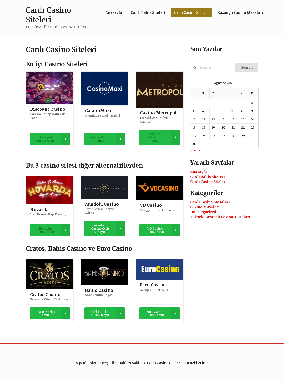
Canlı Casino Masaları (210, 202)
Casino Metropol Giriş (155, 137)
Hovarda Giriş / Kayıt (45, 230)
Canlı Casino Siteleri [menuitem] (191, 12)
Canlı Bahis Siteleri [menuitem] (148, 12)
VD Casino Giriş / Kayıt (155, 230)
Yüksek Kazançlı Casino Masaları (220, 217)
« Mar (195, 151)
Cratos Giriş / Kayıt (45, 313)
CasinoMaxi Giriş (100, 138)
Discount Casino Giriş (45, 138)
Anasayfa (198, 172)
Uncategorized (203, 212)
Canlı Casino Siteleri (208, 182)
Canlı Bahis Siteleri (207, 177)
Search (247, 67)
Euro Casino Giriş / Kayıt (155, 313)
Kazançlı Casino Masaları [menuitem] (240, 12)
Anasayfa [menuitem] (113, 12)
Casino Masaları (204, 207)
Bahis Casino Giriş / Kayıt (100, 313)
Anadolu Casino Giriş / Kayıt (100, 228)
